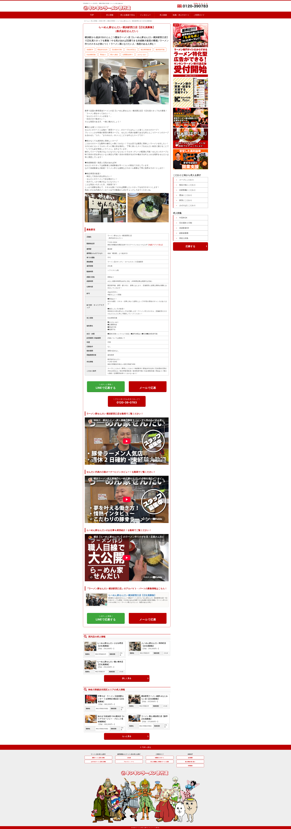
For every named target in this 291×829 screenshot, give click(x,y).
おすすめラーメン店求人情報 (98, 761)
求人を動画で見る (127, 15)
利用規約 (190, 765)
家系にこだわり (185, 200)
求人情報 (109, 15)
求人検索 (163, 15)
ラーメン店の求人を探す (98, 754)
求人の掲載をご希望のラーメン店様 (160, 761)
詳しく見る (126, 678)
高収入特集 (183, 238)
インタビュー (145, 15)
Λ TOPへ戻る (145, 747)
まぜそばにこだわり (187, 205)
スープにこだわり (186, 180)
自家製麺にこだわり (187, 190)
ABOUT (190, 754)
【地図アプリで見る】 (155, 245)
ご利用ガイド (199, 15)
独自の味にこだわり (187, 185)
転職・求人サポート (181, 15)
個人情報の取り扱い (190, 761)
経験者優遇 (183, 233)
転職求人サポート (159, 757)
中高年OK (183, 218)
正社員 (129, 757)
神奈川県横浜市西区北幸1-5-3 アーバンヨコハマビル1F (128, 245)
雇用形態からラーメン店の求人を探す (128, 754)
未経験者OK (184, 228)
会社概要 (190, 757)
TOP (92, 15)
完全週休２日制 (185, 223)
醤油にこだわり (185, 195)
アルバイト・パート (129, 761)
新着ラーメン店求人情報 (98, 757)
